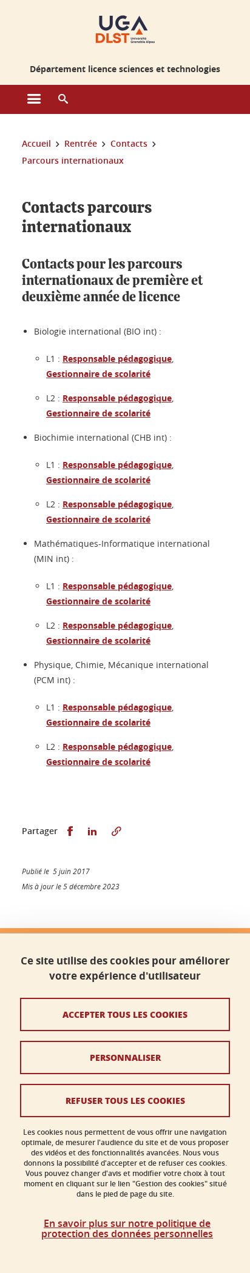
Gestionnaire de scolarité (98, 373)
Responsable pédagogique (117, 358)
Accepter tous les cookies (124, 1014)
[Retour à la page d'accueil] (125, 29)
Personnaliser (125, 1057)
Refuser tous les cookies (125, 1100)
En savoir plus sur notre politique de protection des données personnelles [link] (127, 1228)
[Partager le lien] (116, 831)
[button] (63, 99)
